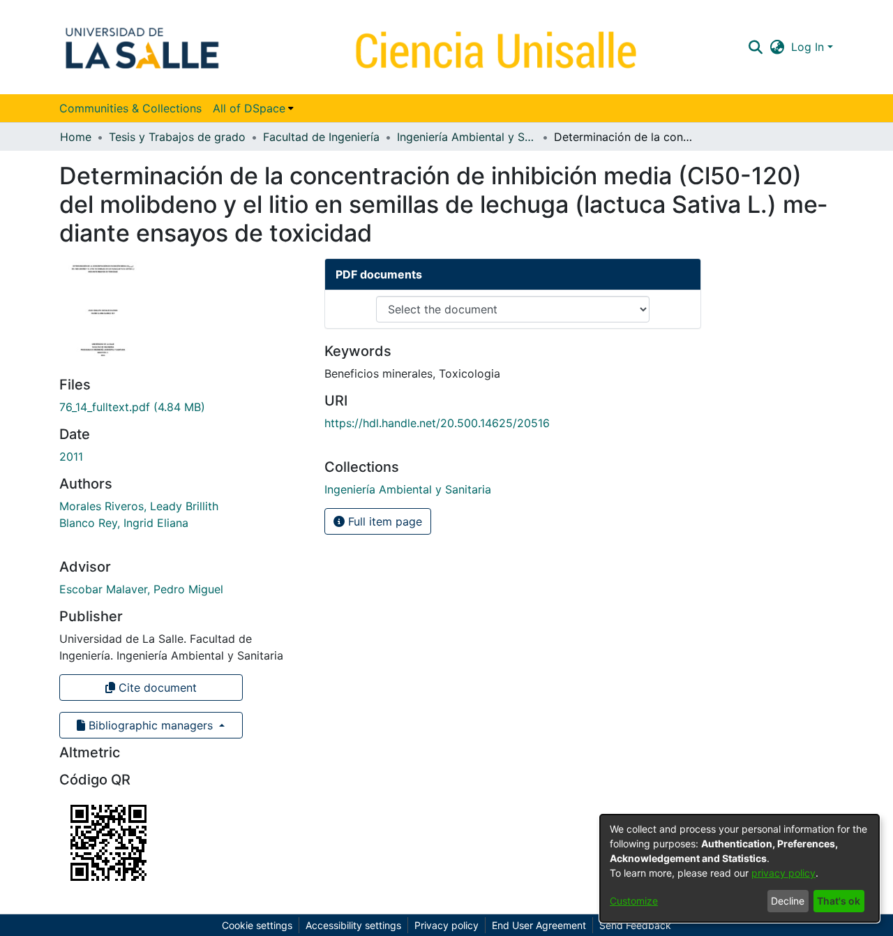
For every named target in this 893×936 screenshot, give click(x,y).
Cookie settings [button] (257, 925)
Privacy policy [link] (446, 925)
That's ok (838, 901)
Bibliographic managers (150, 725)
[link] (132, 407)
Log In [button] (809, 47)
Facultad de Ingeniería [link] (321, 137)
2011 (71, 456)
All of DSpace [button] (249, 108)
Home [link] (75, 137)
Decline (787, 901)
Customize (634, 901)
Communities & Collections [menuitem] (130, 108)
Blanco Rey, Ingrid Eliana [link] (123, 523)
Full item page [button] (383, 521)
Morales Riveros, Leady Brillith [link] (138, 506)
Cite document (156, 687)
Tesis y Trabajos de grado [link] (177, 137)
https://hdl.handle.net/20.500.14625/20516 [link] (437, 423)
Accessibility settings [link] (353, 925)
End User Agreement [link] (539, 925)
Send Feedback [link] (635, 925)
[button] (755, 46)
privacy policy (783, 873)
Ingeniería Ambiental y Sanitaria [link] (466, 137)
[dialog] (739, 868)
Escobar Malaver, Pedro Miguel (141, 589)
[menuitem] (253, 108)
